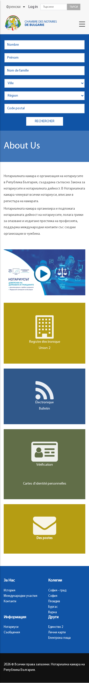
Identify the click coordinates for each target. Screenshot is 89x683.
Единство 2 (55, 627)
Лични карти (57, 632)
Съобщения (12, 632)
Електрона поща (59, 638)
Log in (33, 7)
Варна (52, 612)
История (9, 590)
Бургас (53, 606)
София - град (57, 590)
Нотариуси (11, 627)
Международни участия (20, 596)
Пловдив (54, 601)
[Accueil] (33, 23)
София (52, 596)
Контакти (10, 601)
